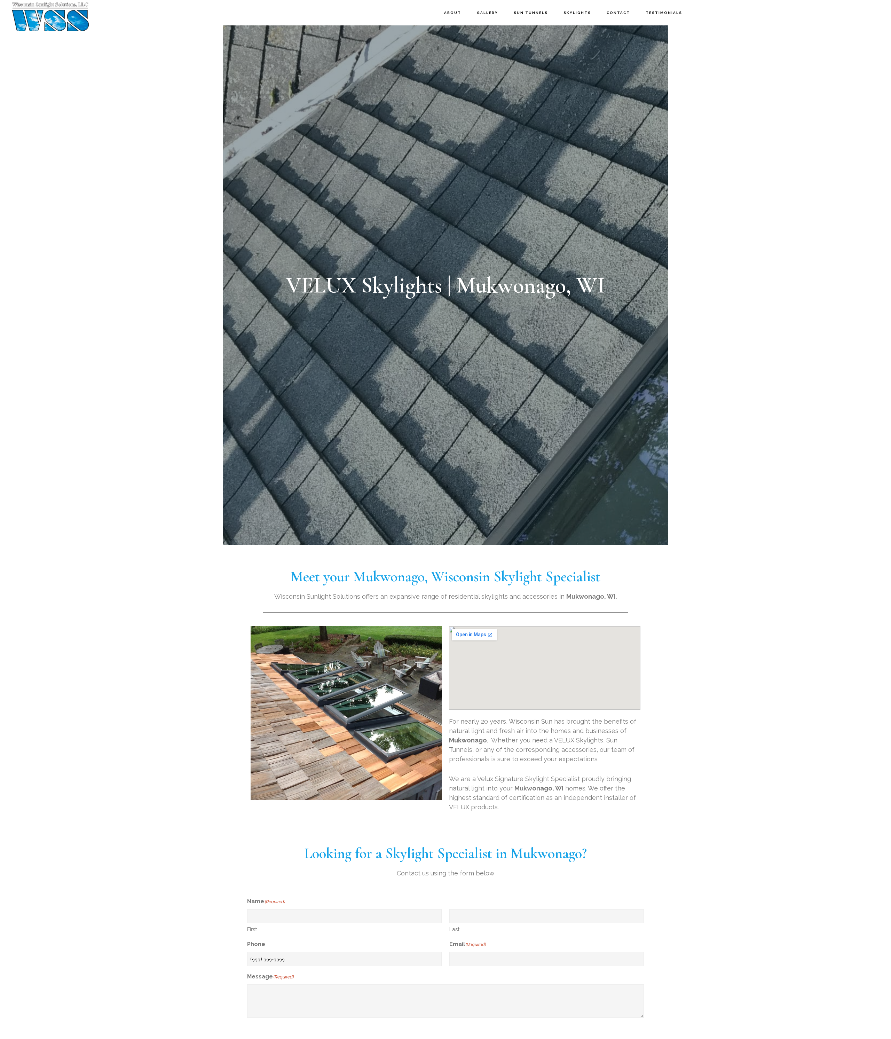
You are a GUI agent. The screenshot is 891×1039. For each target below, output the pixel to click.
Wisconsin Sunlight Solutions (71, 16)
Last (454, 929)
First (252, 929)
